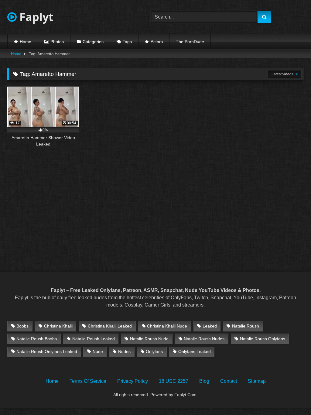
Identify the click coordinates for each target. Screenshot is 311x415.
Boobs (22, 326)
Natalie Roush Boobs (36, 338)
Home (25, 41)
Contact (228, 381)
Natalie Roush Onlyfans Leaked (46, 351)
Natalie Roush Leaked (93, 338)
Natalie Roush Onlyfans (262, 338)
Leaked (210, 326)
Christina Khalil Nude (167, 326)
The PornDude (190, 41)
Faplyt (35, 16)
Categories (93, 41)
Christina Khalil (58, 326)
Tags (127, 41)
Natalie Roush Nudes (204, 338)
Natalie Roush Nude (149, 338)
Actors (157, 41)
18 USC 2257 (173, 381)
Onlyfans (154, 351)
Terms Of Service (88, 381)
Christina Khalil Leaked (110, 326)
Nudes (124, 351)
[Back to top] (292, 397)
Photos (57, 41)
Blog (204, 381)
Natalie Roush (245, 326)
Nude (98, 351)
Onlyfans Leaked (194, 351)
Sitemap (257, 381)
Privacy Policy (132, 381)
